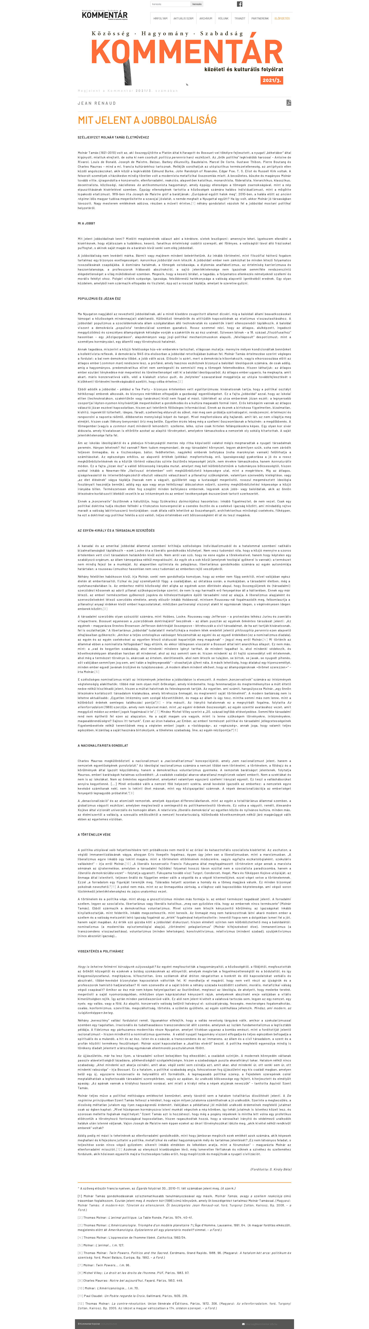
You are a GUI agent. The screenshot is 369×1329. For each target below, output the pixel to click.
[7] (157, 711)
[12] (119, 1149)
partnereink (260, 18)
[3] (105, 608)
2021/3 (144, 90)
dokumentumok (109, 1323)
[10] (128, 863)
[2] (180, 381)
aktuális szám (183, 18)
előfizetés (282, 18)
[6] (158, 702)
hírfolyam (160, 18)
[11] (113, 886)
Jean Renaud (97, 103)
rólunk (223, 18)
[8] (235, 730)
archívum (205, 18)
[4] (265, 639)
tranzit (239, 18)
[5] (97, 671)
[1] (193, 203)
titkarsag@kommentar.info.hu (261, 1324)
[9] (131, 793)
